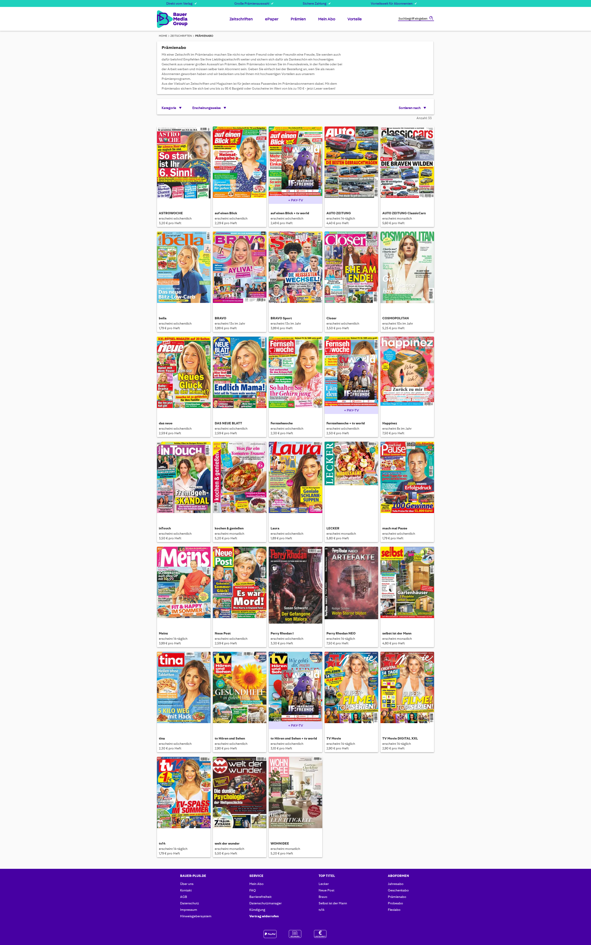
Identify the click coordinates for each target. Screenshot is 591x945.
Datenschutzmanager (265, 903)
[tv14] (184, 795)
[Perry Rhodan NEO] (351, 585)
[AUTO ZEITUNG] (351, 165)
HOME (163, 35)
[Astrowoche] (184, 165)
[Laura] (295, 480)
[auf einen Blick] (239, 165)
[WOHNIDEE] (295, 795)
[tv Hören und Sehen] (239, 690)
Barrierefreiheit (260, 897)
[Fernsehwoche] (295, 375)
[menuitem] (241, 20)
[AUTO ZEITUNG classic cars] (407, 165)
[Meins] (184, 585)
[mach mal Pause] (407, 480)
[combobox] (416, 19)
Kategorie (169, 108)
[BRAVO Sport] (295, 270)
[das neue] (184, 375)
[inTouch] (184, 480)
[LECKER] (351, 480)
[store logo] (164, 19)
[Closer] (351, 270)
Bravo (323, 897)
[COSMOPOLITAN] (407, 270)
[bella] (184, 270)
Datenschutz (189, 903)
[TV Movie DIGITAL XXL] (407, 690)
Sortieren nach (410, 108)
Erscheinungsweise (206, 108)
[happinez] (407, 375)
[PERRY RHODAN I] (295, 585)
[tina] (184, 690)
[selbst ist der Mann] (407, 585)
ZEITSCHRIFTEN (181, 35)
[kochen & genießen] (239, 480)
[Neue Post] (239, 585)
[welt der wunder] (239, 795)
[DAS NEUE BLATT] (239, 375)
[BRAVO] (239, 270)
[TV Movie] (351, 690)
